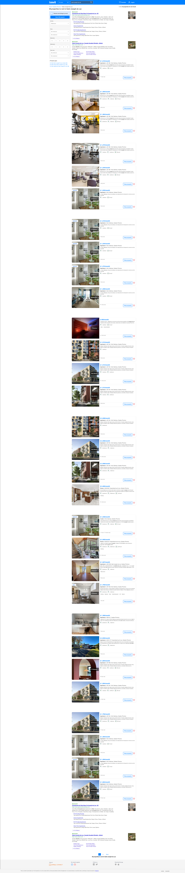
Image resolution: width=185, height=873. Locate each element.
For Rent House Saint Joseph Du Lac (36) (58, 64)
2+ (59, 40)
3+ (63, 40)
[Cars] (75, 865)
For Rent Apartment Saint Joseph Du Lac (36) (59, 66)
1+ (56, 40)
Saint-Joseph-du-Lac (67, 6)
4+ (67, 40)
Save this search (60, 17)
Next (107, 854)
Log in (132, 2)
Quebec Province (57, 6)
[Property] (72, 865)
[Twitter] (97, 865)
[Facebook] (94, 865)
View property (128, 77)
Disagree (167, 871)
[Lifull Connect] (56, 865)
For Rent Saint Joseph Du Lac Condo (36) (58, 63)
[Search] (91, 2)
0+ (52, 40)
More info (97, 870)
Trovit (50, 6)
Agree (162, 871)
